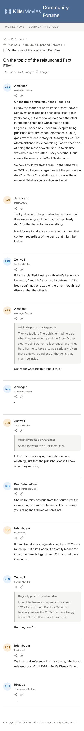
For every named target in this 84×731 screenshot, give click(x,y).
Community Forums (41, 11)
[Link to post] (21, 95)
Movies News (15, 26)
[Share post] (16, 95)
